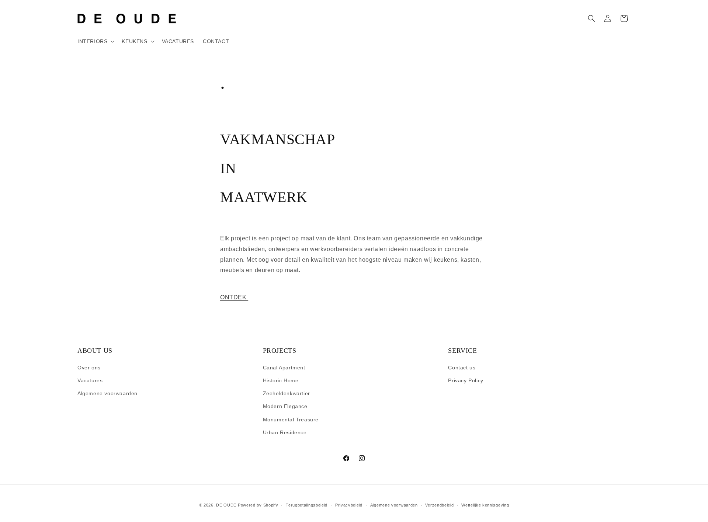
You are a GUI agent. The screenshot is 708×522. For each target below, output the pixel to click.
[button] (95, 41)
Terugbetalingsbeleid (306, 504)
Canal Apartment (284, 367)
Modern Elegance (285, 407)
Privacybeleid (348, 504)
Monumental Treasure (291, 419)
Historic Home (281, 381)
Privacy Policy (465, 381)
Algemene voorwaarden (107, 394)
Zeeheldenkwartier (286, 394)
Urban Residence (285, 432)
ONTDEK (234, 297)
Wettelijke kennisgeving (485, 504)
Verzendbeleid (439, 504)
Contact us (461, 367)
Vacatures (90, 381)
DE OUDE (226, 505)
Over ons (89, 367)
